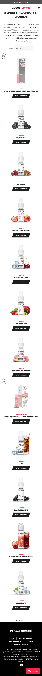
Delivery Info (25, 639)
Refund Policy (15, 641)
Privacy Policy (21, 644)
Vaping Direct (32, 649)
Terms (30, 641)
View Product (21, 96)
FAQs (11, 639)
